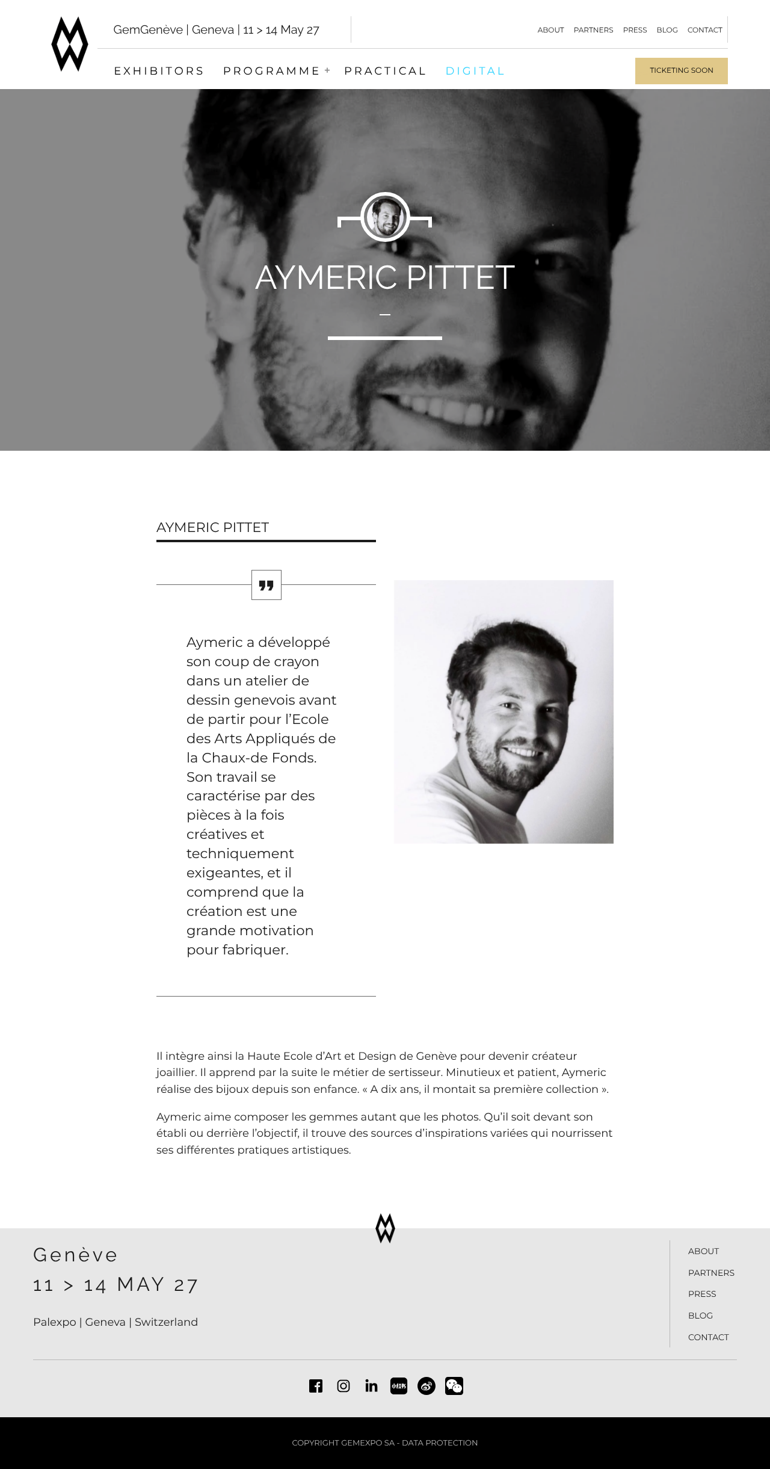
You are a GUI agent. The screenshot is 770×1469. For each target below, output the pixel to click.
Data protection (440, 1443)
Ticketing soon (681, 70)
